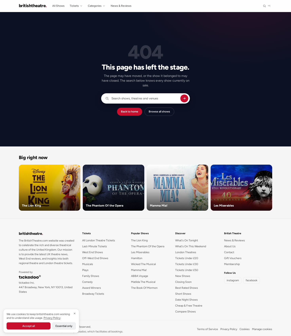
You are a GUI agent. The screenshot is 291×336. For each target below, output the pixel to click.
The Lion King (139, 240)
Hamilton (136, 258)
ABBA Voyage (139, 276)
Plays (85, 270)
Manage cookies (262, 329)
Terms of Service (207, 329)
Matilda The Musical (143, 282)
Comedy (87, 282)
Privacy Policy (228, 329)
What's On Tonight (186, 240)
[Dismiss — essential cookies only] (74, 313)
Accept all (28, 326)
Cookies (245, 329)
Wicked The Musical (143, 264)
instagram (233, 280)
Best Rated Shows (186, 288)
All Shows (58, 6)
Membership (232, 264)
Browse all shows (159, 111)
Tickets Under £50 (186, 270)
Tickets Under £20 (186, 258)
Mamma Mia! (139, 270)
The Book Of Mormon (144, 288)
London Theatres (185, 252)
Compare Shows (185, 311)
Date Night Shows (186, 299)
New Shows (182, 276)
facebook (251, 280)
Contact (229, 252)
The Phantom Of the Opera (147, 246)
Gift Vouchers (233, 258)
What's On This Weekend (190, 246)
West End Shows (92, 252)
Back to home (129, 111)
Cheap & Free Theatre (188, 305)
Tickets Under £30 (186, 264)
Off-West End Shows (95, 258)
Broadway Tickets (93, 293)
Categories (95, 6)
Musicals (87, 264)
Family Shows (90, 276)
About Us (230, 246)
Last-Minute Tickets (94, 246)
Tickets (74, 6)
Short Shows (183, 293)
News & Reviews (121, 6)
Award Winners (91, 288)
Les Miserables (140, 252)
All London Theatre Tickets (98, 240)
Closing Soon (183, 282)
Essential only (63, 326)
